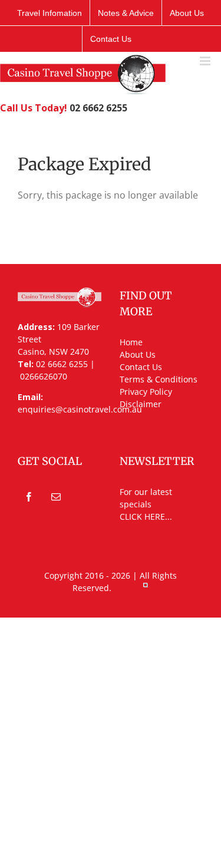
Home (131, 342)
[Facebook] (29, 497)
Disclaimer (140, 404)
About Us (138, 354)
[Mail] (56, 497)
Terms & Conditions (158, 379)
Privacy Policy (146, 391)
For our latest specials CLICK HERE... (146, 504)
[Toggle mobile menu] (206, 61)
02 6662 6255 (98, 107)
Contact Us (141, 366)
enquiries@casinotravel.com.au (80, 409)
